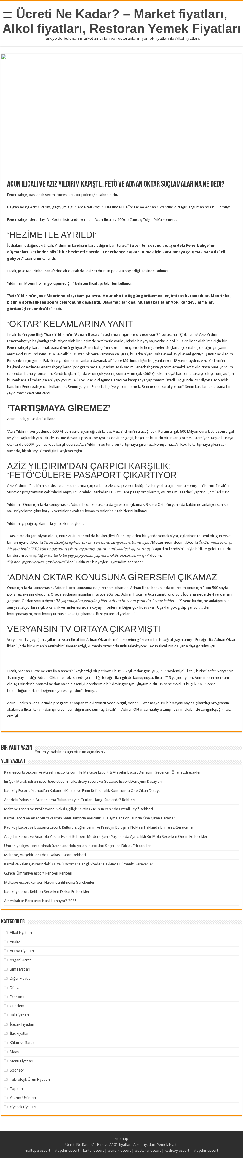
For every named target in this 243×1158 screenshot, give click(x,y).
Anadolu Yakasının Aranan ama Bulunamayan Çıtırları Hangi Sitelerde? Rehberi (69, 800)
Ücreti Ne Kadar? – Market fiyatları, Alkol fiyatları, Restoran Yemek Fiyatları (121, 21)
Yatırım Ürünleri (23, 1098)
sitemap (121, 1138)
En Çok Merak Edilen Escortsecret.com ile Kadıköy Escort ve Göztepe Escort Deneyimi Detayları (83, 781)
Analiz (15, 941)
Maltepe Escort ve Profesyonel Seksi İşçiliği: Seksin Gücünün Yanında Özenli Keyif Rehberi (78, 809)
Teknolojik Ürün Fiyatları (30, 1079)
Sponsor (17, 1070)
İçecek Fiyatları (22, 1024)
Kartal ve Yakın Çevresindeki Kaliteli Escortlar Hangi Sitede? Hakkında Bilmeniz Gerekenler (78, 864)
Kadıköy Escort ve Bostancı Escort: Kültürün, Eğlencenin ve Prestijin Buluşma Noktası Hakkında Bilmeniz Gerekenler (99, 827)
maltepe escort (37, 1150)
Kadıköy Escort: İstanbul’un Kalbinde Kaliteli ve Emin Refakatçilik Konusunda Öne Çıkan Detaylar (83, 790)
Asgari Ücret (20, 960)
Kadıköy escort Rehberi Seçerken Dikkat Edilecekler (46, 891)
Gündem (17, 1006)
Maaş (14, 1052)
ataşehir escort (66, 1150)
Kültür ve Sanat (22, 1042)
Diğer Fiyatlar (21, 978)
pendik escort (119, 1150)
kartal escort (93, 1150)
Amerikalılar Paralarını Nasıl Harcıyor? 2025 (40, 901)
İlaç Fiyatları (20, 1033)
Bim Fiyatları (20, 969)
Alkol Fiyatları (21, 932)
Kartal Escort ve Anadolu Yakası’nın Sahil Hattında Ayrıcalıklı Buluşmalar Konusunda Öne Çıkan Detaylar (89, 818)
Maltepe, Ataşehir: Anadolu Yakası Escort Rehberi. (45, 855)
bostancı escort (148, 1150)
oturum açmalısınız (89, 752)
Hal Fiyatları (19, 1015)
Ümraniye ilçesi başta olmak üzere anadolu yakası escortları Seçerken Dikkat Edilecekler (77, 845)
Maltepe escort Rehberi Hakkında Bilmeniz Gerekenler (49, 882)
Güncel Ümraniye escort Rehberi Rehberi (38, 873)
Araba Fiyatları (22, 951)
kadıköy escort (177, 1150)
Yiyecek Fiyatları (23, 1107)
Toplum (16, 1088)
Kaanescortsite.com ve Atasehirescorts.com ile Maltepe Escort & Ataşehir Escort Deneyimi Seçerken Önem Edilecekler (102, 772)
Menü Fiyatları (21, 1061)
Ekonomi (17, 997)
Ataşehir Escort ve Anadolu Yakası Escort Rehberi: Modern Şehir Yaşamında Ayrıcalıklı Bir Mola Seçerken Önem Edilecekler (105, 836)
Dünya (15, 987)
